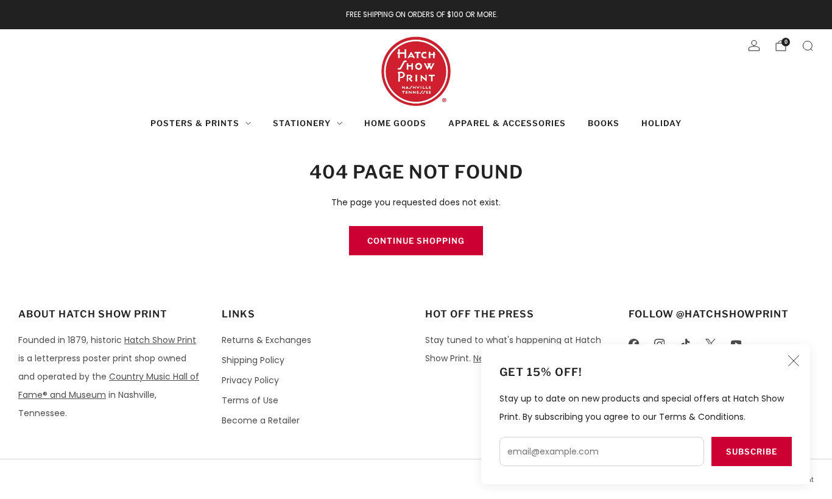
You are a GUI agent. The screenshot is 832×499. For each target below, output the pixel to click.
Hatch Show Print (160, 340)
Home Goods (395, 123)
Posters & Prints (194, 123)
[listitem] (416, 14)
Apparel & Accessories (507, 123)
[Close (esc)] (793, 360)
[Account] (754, 46)
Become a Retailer (261, 420)
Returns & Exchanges (266, 340)
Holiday (661, 123)
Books (603, 123)
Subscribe (751, 451)
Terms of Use (250, 400)
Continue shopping (416, 241)
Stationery (302, 123)
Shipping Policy (253, 360)
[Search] (808, 46)
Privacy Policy (250, 380)
